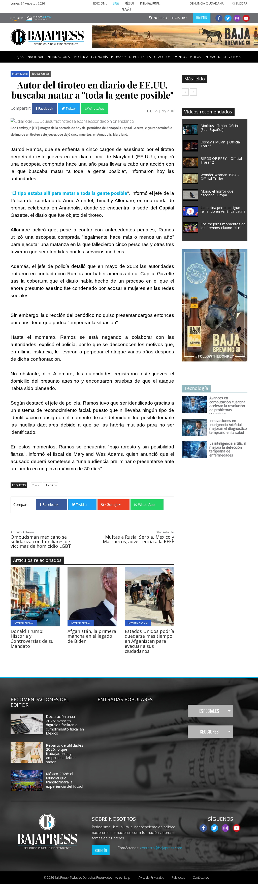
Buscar (241, 3)
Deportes (137, 57)
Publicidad (178, 877)
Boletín (101, 850)
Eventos (180, 57)
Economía (99, 57)
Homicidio (50, 485)
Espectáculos (158, 57)
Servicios (231, 57)
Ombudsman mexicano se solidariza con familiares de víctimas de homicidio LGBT (41, 541)
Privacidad (151, 877)
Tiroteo (36, 485)
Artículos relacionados (37, 560)
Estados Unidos (40, 73)
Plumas (117, 57)
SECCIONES (209, 731)
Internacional (59, 57)
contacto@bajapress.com (161, 847)
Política (81, 57)
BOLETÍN (201, 17)
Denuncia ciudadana (207, 3)
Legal (123, 877)
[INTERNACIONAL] (55, 596)
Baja (19, 57)
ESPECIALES (209, 711)
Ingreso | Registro (169, 17)
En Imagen (212, 57)
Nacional (36, 57)
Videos (195, 57)
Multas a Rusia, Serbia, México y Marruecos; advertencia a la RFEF (138, 539)
